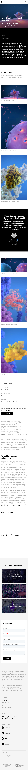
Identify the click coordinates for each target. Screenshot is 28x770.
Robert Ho (13, 240)
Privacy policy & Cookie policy (9, 756)
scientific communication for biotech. (11, 505)
